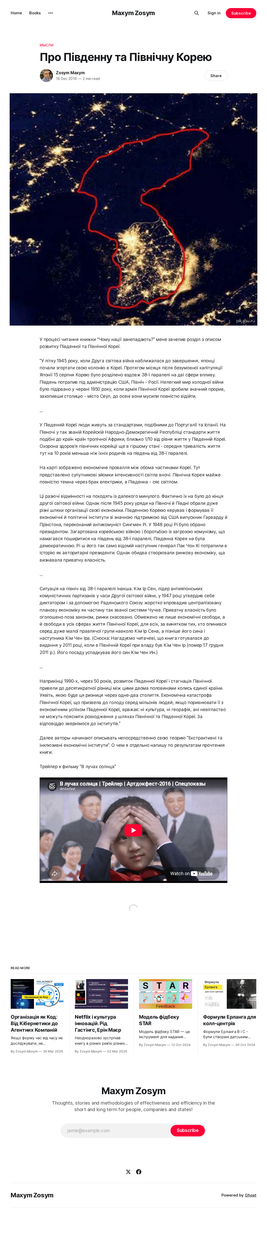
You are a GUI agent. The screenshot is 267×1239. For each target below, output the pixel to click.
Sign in (214, 12)
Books (35, 12)
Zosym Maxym (70, 72)
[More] (50, 13)
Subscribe (241, 13)
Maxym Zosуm (133, 13)
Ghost (250, 1195)
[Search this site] (196, 13)
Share (216, 75)
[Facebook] (138, 1171)
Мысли (46, 45)
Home (16, 12)
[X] (128, 1171)
